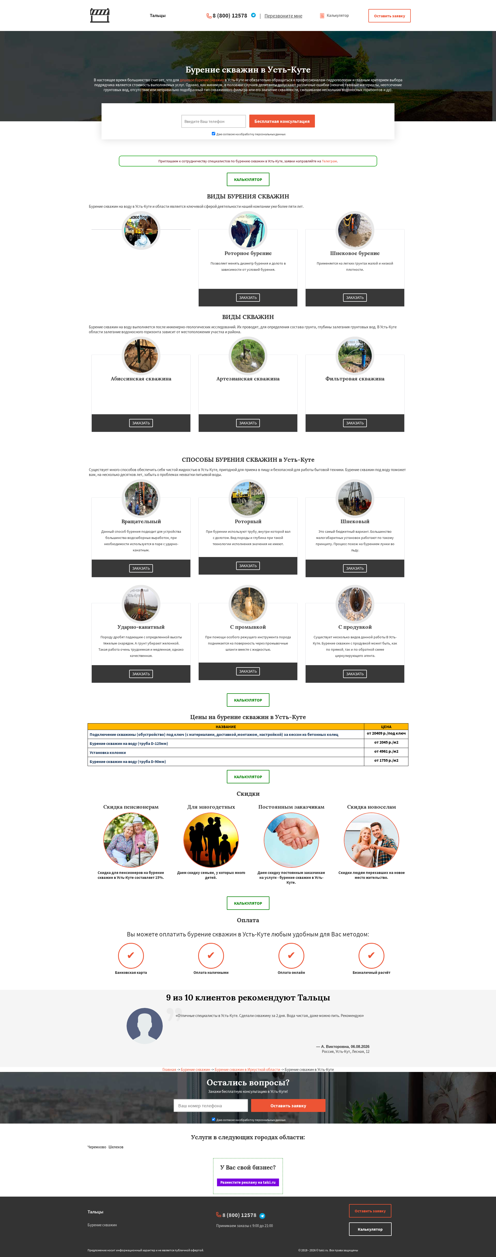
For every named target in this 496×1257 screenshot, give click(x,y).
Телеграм (329, 161)
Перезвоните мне (283, 16)
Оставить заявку (389, 15)
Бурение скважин (195, 1069)
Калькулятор (337, 15)
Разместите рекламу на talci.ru (248, 1182)
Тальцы (95, 1212)
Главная (169, 1069)
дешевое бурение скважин (202, 79)
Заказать (248, 298)
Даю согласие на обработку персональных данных (250, 134)
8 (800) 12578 (230, 15)
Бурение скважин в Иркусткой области (247, 1069)
